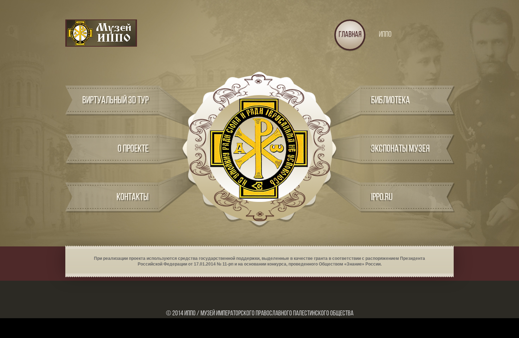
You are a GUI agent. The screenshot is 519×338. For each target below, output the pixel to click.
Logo (101, 33)
